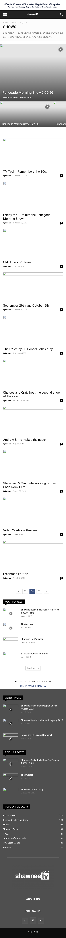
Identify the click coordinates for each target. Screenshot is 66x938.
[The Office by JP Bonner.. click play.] (33, 330)
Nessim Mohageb (10, 97)
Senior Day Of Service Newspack (36, 735)
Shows (14, 22)
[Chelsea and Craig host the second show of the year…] (33, 374)
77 (39, 591)
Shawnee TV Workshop (32, 639)
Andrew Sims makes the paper (24, 440)
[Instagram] (33, 920)
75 (25, 591)
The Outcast (27, 624)
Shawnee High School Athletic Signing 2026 (42, 720)
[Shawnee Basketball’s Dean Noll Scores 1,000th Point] (10, 613)
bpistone (7, 175)
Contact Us (33, 932)
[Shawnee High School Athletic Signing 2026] (10, 723)
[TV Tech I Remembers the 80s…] (33, 153)
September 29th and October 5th (26, 305)
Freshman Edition (15, 574)
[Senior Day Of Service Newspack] (10, 738)
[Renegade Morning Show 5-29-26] (33, 72)
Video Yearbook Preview (20, 530)
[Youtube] (41, 921)
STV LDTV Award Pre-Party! (34, 653)
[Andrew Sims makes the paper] (33, 421)
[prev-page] (18, 591)
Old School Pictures (17, 262)
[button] (5, 14)
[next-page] (46, 591)
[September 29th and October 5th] (33, 287)
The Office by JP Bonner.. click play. (28, 349)
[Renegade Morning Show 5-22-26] (26, 121)
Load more (32, 668)
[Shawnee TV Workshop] (10, 642)
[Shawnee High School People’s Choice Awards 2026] (10, 709)
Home (5, 22)
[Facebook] (25, 921)
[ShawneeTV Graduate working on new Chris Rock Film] (33, 464)
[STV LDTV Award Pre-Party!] (10, 657)
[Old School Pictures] (33, 243)
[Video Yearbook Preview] (33, 512)
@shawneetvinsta (33, 685)
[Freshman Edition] (33, 555)
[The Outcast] (10, 628)
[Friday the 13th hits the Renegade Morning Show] (33, 196)
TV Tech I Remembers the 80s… (25, 171)
